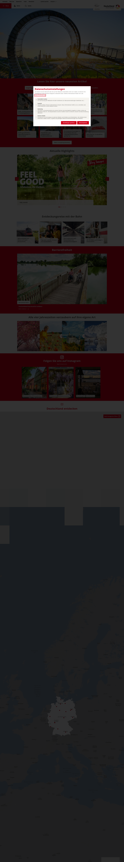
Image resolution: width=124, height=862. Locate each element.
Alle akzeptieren (83, 122)
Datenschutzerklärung (40, 95)
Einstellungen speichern (69, 122)
